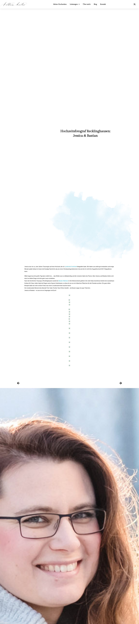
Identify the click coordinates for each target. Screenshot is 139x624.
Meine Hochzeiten (60, 4)
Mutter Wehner (63, 281)
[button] (134, 4)
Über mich (87, 4)
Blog (95, 4)
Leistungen (74, 4)
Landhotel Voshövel (71, 266)
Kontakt (103, 4)
